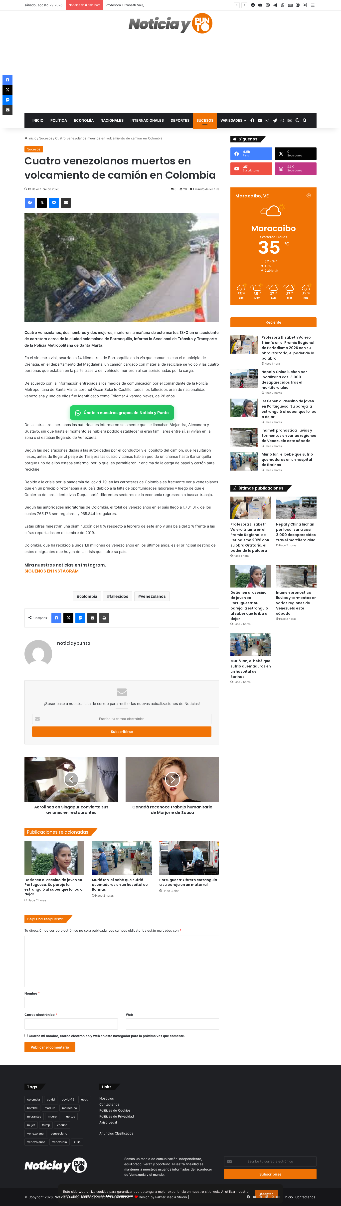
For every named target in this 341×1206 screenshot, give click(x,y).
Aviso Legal (108, 1122)
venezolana (35, 1133)
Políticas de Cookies (115, 1110)
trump (46, 1125)
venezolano (59, 1133)
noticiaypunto (73, 643)
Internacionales (147, 120)
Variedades (231, 120)
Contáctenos (109, 1104)
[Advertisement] (170, 75)
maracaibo (69, 1108)
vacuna (62, 1125)
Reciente (273, 322)
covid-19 (68, 1099)
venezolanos (153, 596)
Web (129, 1015)
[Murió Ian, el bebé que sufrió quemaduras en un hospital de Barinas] (122, 858)
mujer (31, 1125)
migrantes (34, 1116)
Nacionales (112, 120)
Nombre (32, 993)
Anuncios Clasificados (116, 1133)
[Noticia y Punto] (170, 25)
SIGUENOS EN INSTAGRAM (51, 571)
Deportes (180, 120)
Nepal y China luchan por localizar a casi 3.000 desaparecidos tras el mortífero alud (296, 532)
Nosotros (106, 1098)
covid (51, 1099)
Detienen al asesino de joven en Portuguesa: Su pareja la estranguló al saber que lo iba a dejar (53, 887)
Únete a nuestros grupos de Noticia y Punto (126, 412)
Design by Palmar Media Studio (163, 1197)
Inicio (37, 120)
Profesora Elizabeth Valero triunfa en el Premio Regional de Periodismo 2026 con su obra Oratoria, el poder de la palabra (200, 5)
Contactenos (305, 1197)
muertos (69, 1116)
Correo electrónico (40, 1015)
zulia (77, 1142)
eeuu (84, 1099)
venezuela (59, 1142)
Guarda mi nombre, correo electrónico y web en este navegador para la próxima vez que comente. (107, 1036)
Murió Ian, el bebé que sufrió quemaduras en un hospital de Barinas (120, 884)
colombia (88, 596)
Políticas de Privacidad (116, 1116)
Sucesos (204, 120)
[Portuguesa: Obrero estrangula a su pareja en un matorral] (189, 858)
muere (52, 1116)
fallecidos (119, 596)
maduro (50, 1108)
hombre (32, 1108)
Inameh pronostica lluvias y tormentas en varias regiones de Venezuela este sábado (289, 435)
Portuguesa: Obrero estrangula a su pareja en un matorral (188, 882)
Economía (84, 120)
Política (58, 120)
